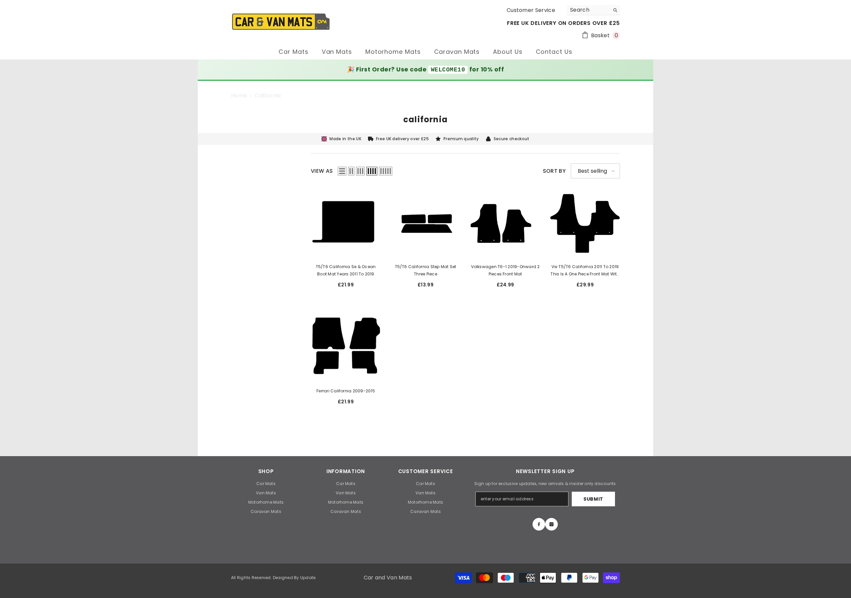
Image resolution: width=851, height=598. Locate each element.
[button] (342, 171)
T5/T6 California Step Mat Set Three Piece (425, 270)
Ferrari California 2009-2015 (345, 391)
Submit (593, 499)
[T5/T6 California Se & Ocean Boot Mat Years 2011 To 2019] (346, 223)
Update (307, 577)
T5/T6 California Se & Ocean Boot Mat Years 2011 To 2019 (346, 270)
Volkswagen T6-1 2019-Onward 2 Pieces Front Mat (505, 270)
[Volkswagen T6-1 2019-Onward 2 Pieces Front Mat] (505, 223)
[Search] (593, 10)
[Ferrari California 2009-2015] (346, 347)
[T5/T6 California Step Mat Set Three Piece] (425, 223)
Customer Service (531, 10)
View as (322, 171)
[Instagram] (551, 524)
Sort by (554, 171)
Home (239, 95)
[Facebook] (539, 524)
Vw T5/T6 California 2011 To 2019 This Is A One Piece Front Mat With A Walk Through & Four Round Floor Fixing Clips (584, 271)
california (268, 95)
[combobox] (588, 10)
